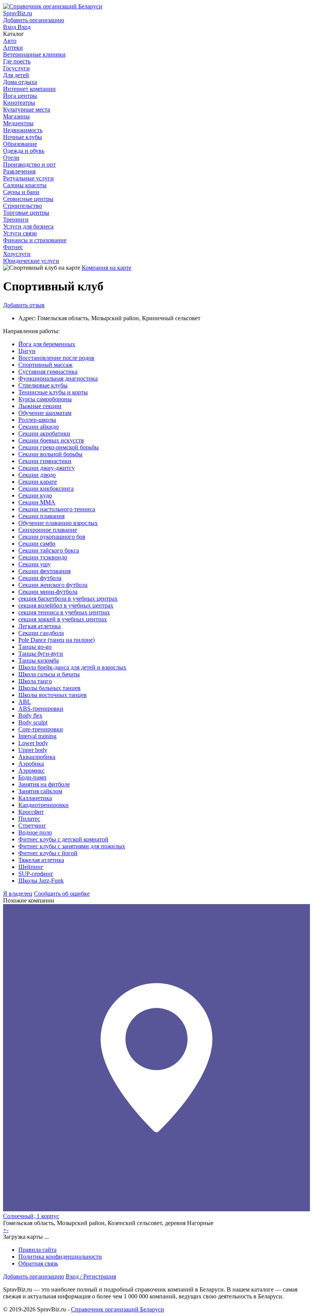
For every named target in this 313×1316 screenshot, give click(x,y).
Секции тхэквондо (42, 557)
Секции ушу (34, 564)
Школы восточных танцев (52, 695)
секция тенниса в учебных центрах (64, 612)
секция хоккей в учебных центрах (62, 619)
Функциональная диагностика (58, 378)
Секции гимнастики (44, 461)
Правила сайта (37, 1249)
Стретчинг (32, 825)
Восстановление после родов (56, 358)
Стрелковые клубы (43, 385)
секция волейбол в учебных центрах (65, 605)
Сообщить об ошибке (62, 893)
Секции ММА (36, 502)
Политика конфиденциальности (60, 1256)
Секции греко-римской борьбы (58, 447)
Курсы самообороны (45, 399)
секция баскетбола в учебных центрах (68, 598)
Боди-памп (32, 777)
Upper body (32, 750)
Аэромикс (31, 770)
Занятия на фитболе (44, 784)
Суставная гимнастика (47, 371)
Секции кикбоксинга (46, 488)
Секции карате (37, 481)
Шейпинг (31, 867)
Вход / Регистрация (91, 1276)
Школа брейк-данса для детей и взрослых (72, 667)
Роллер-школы (37, 420)
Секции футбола (39, 578)
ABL (24, 702)
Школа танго (35, 681)
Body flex (30, 715)
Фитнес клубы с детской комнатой (63, 839)
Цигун (26, 351)
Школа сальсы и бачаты (49, 674)
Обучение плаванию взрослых (58, 523)
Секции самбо (36, 543)
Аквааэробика (36, 757)
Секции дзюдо (37, 475)
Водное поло (35, 832)
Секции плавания (41, 516)
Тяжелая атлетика (41, 860)
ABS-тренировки (40, 708)
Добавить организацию (33, 1276)
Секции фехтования (44, 571)
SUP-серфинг (35, 873)
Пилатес (29, 818)
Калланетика (35, 798)
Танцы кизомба (38, 660)
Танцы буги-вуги (40, 653)
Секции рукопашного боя (51, 536)
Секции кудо (35, 495)
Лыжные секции (39, 406)
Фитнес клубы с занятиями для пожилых (71, 846)
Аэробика (31, 763)
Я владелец (17, 893)
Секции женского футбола (52, 585)
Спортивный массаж (45, 364)
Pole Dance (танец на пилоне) (56, 640)
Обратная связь (38, 1263)
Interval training (37, 736)
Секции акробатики (44, 433)
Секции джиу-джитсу (46, 468)
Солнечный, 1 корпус (31, 1216)
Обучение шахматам (44, 413)
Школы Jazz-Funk (41, 880)
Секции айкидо (38, 426)
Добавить (24, 305)
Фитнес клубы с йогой (47, 853)
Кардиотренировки (43, 805)
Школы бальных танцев (49, 688)
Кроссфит (31, 812)
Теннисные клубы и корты (53, 392)
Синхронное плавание (47, 530)
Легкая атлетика (39, 626)
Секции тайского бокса (48, 550)
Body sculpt (32, 722)
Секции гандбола (41, 633)
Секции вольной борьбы (50, 454)
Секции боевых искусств (51, 440)
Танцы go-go (35, 646)
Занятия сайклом (40, 791)
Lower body (33, 743)
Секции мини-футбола (47, 591)
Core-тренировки (40, 729)
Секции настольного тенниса (56, 509)
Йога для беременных (46, 344)
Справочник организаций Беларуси (117, 1309)
